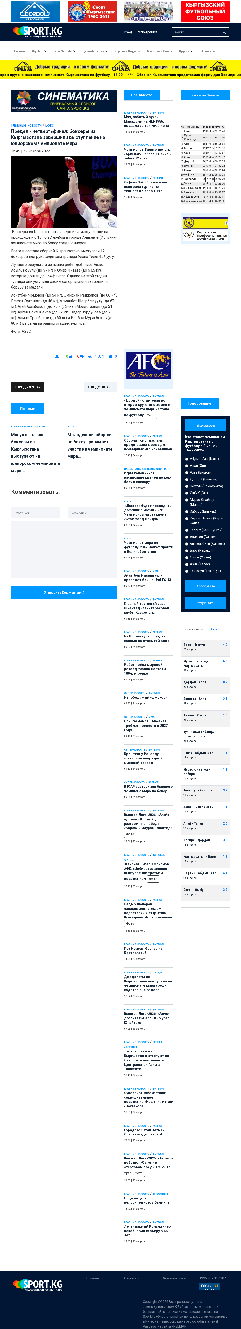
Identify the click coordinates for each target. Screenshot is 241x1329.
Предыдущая (28, 387)
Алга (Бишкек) (201, 472)
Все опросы (206, 425)
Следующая (99, 387)
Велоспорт (160, 1194)
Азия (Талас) (200, 564)
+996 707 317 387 (212, 1278)
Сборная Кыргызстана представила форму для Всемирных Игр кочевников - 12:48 (158, 75)
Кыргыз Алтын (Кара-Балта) (206, 520)
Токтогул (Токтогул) (205, 571)
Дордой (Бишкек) (203, 479)
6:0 (225, 661)
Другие (184, 51)
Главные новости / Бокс (28, 426)
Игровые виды (125, 51)
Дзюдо (157, 972)
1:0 (225, 715)
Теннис (157, 178)
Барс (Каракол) (202, 550)
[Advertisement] (148, 276)
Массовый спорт (159, 51)
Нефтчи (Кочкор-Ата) (206, 486)
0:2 (225, 682)
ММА (155, 571)
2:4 (225, 699)
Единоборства (93, 51)
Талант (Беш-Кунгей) (206, 530)
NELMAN (179, 1326)
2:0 (225, 824)
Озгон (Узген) (200, 557)
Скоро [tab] (216, 629)
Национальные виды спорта (145, 469)
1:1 (225, 753)
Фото (151, 415)
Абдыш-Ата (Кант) (204, 459)
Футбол (37, 51)
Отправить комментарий (64, 592)
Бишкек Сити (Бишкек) (207, 544)
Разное (157, 436)
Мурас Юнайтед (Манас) (202, 502)
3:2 (225, 790)
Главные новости (136, 112)
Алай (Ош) (198, 465)
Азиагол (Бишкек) (204, 537)
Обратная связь (174, 1278)
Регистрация (147, 32)
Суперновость (134, 693)
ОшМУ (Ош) (199, 493)
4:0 (225, 645)
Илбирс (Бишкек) (203, 511)
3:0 (225, 840)
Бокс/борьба (63, 51)
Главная (20, 51)
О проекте (207, 51)
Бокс (49, 125)
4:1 (225, 873)
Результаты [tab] (194, 629)
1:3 (225, 857)
